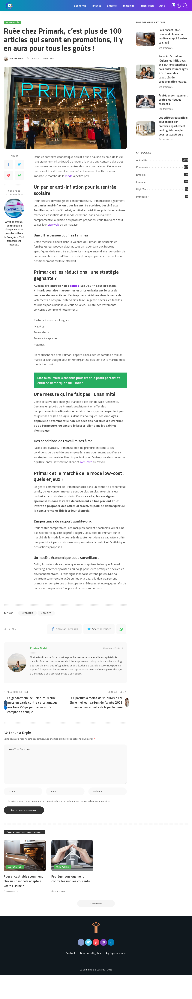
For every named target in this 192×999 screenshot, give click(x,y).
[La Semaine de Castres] (9, 5)
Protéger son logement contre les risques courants (173, 99)
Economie (142, 167)
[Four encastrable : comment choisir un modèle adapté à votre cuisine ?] (145, 39)
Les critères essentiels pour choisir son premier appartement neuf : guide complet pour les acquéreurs (173, 126)
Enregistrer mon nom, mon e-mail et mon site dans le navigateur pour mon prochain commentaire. (59, 801)
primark (28, 613)
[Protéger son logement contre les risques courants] (145, 102)
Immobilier (142, 196)
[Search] (185, 5)
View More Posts (111, 648)
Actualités (12, 22)
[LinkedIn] (111, 942)
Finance (141, 182)
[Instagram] (103, 942)
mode (69, 176)
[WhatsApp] (19, 175)
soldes (74, 286)
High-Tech (142, 189)
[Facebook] (8, 164)
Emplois (141, 174)
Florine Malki (16, 58)
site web (53, 224)
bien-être (86, 462)
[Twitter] (19, 164)
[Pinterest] (8, 175)
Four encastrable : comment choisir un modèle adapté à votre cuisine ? (173, 36)
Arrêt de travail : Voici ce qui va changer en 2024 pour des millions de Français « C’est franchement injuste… (14, 233)
